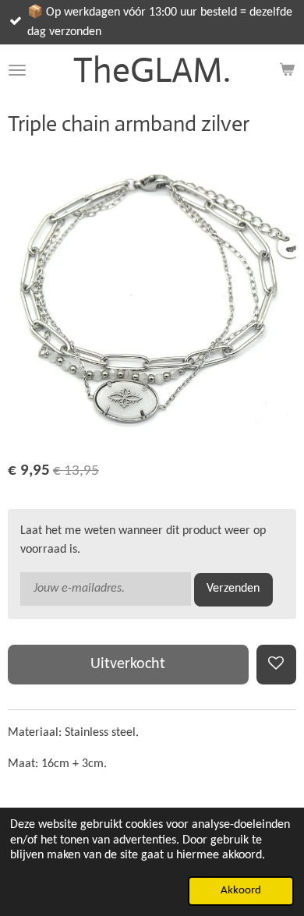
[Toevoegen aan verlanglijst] (276, 664)
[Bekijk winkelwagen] (287, 69)
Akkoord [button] (241, 891)
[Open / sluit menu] (17, 69)
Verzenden (233, 588)
